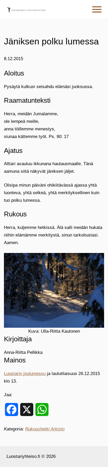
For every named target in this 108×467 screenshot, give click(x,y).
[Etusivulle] (26, 9)
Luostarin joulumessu (25, 373)
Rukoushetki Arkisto (44, 428)
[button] (96, 9)
